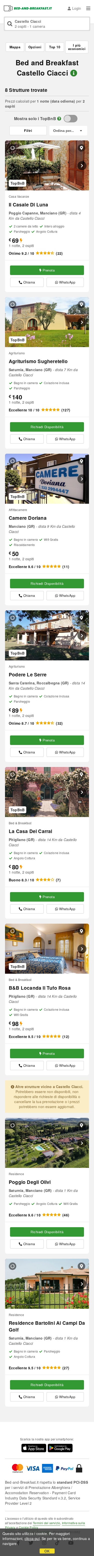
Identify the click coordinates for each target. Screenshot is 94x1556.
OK (47, 1550)
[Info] (59, 118)
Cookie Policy (28, 1527)
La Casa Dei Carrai (30, 831)
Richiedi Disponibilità (47, 426)
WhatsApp (67, 282)
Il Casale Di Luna (28, 204)
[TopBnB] (70, 118)
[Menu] (88, 8)
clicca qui (32, 1538)
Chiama (29, 282)
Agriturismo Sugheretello (38, 361)
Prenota (49, 270)
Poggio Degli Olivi (30, 1182)
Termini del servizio (46, 1523)
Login (76, 8)
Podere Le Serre (28, 674)
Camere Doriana (28, 517)
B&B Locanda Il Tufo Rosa (40, 987)
